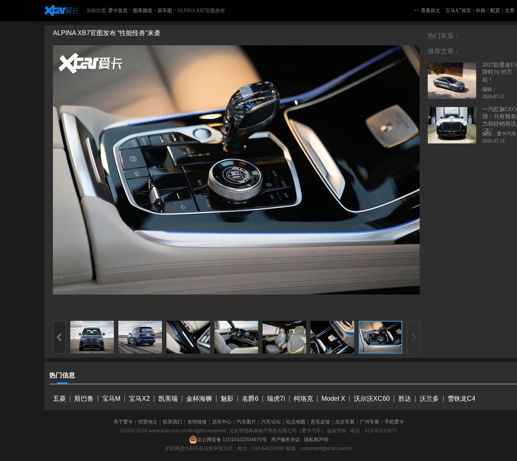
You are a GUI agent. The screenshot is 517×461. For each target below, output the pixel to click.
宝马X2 (139, 398)
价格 (480, 10)
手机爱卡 (394, 422)
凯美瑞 (168, 398)
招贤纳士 (148, 422)
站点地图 (295, 422)
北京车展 (345, 422)
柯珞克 (303, 398)
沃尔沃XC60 (372, 398)
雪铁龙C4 (461, 398)
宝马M (111, 398)
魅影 (227, 398)
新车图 (164, 10)
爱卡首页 (118, 10)
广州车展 (369, 422)
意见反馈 (320, 422)
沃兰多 (429, 398)
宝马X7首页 (458, 10)
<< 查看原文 (427, 10)
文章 (510, 10)
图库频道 (142, 10)
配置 (495, 10)
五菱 (59, 398)
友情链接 (197, 422)
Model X (333, 398)
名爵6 (250, 398)
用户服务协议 (285, 439)
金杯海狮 (199, 398)
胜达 (404, 398)
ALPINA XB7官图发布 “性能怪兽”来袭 (106, 32)
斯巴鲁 (84, 398)
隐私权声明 (316, 439)
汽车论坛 (271, 422)
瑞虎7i (276, 398)
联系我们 (172, 422)
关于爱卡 (123, 422)
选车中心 (221, 422)
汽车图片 (246, 422)
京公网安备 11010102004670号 (232, 439)
